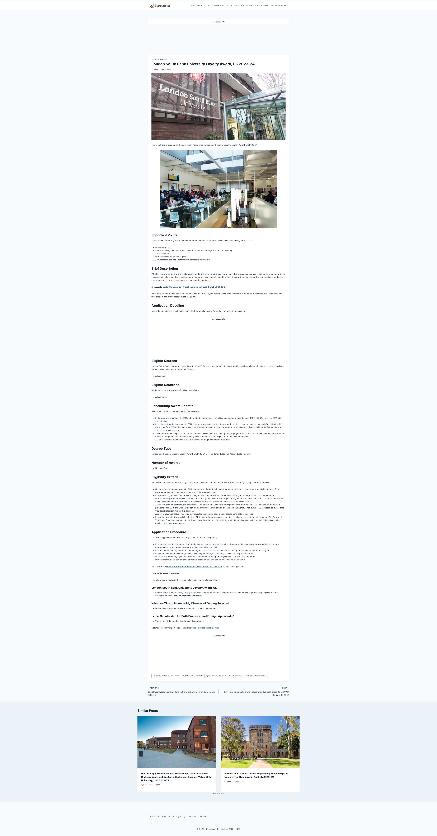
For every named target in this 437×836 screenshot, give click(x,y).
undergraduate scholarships (255, 676)
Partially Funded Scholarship (192, 676)
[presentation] (176, 742)
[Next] (296, 754)
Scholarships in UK (219, 5)
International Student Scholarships (165, 676)
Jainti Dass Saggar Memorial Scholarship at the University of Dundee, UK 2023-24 (181, 691)
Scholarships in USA (199, 5)
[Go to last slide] (141, 754)
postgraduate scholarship (216, 676)
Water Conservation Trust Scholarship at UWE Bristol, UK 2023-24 (195, 287)
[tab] (214, 793)
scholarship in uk (235, 676)
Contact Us (154, 816)
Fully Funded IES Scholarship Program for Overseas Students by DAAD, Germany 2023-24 (256, 691)
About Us (166, 816)
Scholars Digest (261, 5)
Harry (156, 69)
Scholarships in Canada (241, 5)
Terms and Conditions (197, 816)
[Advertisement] (218, 38)
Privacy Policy (179, 816)
